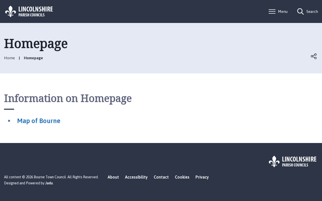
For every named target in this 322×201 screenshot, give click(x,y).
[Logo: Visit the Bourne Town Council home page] (29, 11)
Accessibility (136, 177)
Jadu (49, 183)
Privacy (202, 177)
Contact (161, 177)
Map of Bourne (38, 121)
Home (9, 58)
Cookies (182, 177)
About (113, 177)
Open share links (314, 56)
